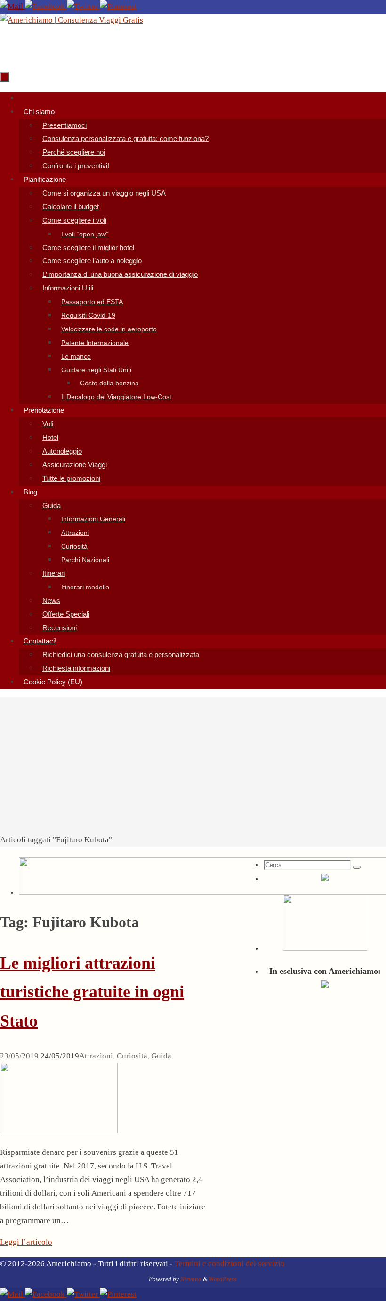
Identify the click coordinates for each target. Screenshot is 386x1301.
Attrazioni (96, 1055)
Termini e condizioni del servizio (230, 1263)
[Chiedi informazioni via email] (12, 6)
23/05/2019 (19, 1055)
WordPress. (223, 1279)
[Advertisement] (193, 763)
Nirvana (190, 1279)
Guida (161, 1055)
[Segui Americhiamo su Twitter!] (83, 6)
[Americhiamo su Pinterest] (118, 6)
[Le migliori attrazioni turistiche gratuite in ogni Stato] (59, 1130)
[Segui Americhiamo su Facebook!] (46, 6)
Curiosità (132, 1055)
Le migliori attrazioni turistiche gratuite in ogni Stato (92, 992)
